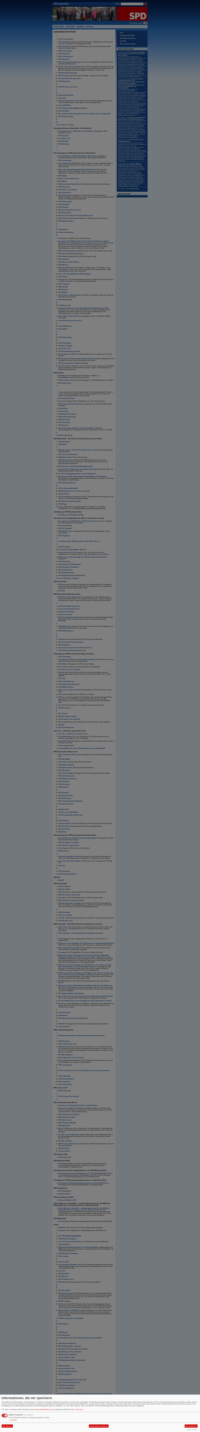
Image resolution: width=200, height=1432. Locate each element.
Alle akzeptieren (191, 1426)
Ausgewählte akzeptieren (99, 1426)
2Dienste (13, 1420)
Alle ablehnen (7, 1426)
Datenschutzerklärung (43, 1409)
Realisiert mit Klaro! (192, 1429)
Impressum (79, 1409)
